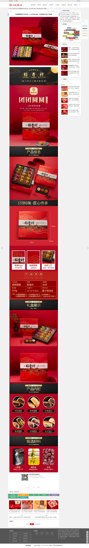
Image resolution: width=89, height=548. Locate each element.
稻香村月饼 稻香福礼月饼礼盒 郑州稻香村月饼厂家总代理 (73, 73)
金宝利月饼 (45, 4)
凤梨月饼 (75, 29)
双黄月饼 (23, 494)
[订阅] (42, 533)
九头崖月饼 (57, 4)
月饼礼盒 (44, 494)
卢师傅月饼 (51, 4)
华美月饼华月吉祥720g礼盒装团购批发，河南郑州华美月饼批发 (73, 106)
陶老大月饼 (70, 4)
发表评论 (53, 11)
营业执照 (28, 545)
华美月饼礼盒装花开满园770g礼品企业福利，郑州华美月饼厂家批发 (73, 112)
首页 (11, 8)
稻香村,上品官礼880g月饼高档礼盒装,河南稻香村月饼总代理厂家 (74, 61)
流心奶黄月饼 (54, 494)
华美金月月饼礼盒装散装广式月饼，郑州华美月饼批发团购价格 (52, 512)
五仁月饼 (13, 494)
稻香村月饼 (33, 4)
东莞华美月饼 (76, 33)
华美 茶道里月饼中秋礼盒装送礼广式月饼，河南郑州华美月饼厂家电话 (27, 512)
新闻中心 (15, 538)
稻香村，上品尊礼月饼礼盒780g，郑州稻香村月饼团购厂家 (73, 49)
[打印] (48, 11)
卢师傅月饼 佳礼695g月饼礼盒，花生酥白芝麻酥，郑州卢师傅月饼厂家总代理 (15, 512)
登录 (17, 0)
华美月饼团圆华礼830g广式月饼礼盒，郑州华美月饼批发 (39, 512)
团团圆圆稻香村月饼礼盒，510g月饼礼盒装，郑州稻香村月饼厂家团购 (73, 67)
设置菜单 (78, 0)
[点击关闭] (87, 19)
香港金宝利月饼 (66, 38)
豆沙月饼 (71, 38)
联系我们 (75, 4)
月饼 (34, 494)
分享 (39, 487)
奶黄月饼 (65, 33)
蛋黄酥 (71, 28)
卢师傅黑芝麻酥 (72, 34)
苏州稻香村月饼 (23, 497)
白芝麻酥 (64, 34)
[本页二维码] (87, 544)
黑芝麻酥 (67, 36)
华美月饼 (39, 4)
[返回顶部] (86, 37)
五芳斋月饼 (63, 4)
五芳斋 (69, 40)
